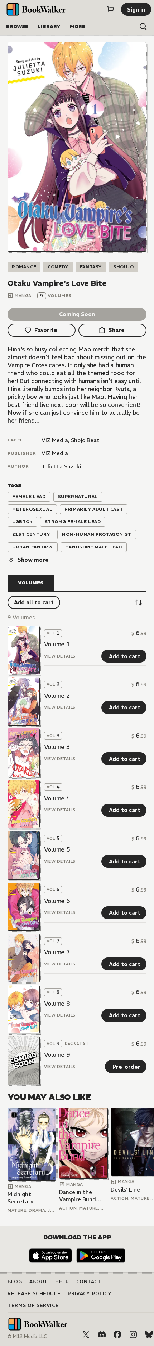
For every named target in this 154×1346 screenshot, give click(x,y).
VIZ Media (55, 453)
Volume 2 (57, 696)
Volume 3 (57, 747)
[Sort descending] (138, 602)
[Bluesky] (149, 1334)
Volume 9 (57, 1055)
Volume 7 (57, 952)
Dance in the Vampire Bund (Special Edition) (80, 1196)
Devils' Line (125, 1189)
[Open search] (143, 27)
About (38, 1281)
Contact (89, 1281)
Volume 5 (57, 849)
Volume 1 (57, 644)
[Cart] (110, 9)
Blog (15, 1281)
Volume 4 (57, 798)
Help (62, 1281)
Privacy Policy (89, 1293)
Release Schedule (34, 1293)
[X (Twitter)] (86, 1334)
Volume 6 (57, 901)
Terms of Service (33, 1305)
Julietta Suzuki (61, 466)
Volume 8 (57, 1004)
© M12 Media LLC (27, 1336)
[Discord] (101, 1334)
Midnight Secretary (20, 1198)
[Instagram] (133, 1334)
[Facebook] (117, 1334)
